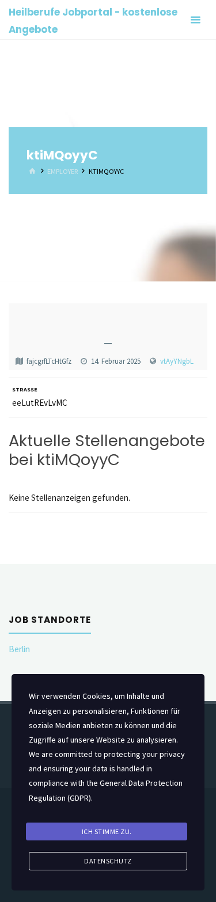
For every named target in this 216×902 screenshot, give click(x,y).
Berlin (19, 649)
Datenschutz (108, 861)
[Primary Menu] (195, 20)
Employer (62, 171)
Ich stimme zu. (107, 831)
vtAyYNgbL (177, 361)
